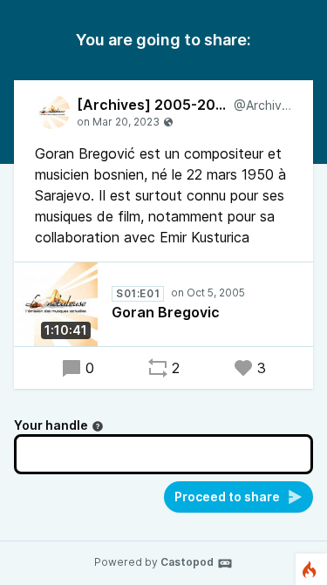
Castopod (187, 561)
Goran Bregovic (166, 312)
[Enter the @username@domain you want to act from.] (98, 426)
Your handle (51, 425)
